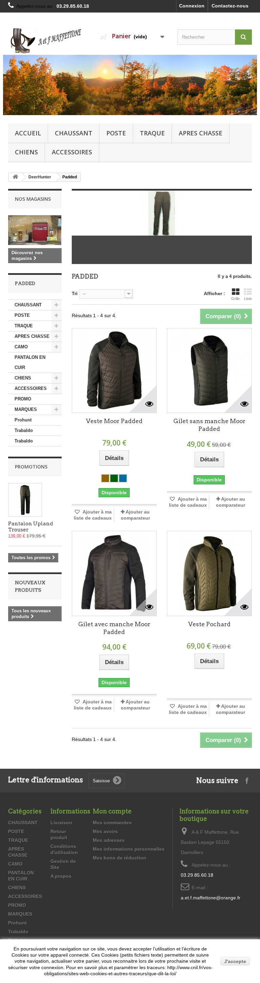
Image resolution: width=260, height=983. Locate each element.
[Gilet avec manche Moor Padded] (114, 573)
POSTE (116, 133)
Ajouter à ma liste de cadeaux (93, 515)
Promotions (31, 466)
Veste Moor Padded (114, 421)
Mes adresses (109, 840)
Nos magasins (33, 199)
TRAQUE (152, 133)
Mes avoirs (105, 831)
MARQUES (26, 409)
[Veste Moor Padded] (114, 370)
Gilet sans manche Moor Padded (209, 425)
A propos (60, 876)
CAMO (21, 346)
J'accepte (235, 961)
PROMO (23, 398)
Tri (75, 293)
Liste (248, 299)
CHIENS (26, 152)
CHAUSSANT (73, 133)
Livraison (61, 822)
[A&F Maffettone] (45, 40)
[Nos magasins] (35, 230)
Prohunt (23, 419)
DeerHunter (39, 177)
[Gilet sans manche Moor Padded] (209, 370)
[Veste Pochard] (209, 573)
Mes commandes (112, 822)
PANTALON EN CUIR (30, 362)
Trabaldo (24, 430)
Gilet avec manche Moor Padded (114, 628)
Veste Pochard (209, 624)
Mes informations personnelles (129, 849)
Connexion (191, 5)
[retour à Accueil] (15, 177)
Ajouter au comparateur (135, 515)
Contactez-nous (230, 5)
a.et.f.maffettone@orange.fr (210, 897)
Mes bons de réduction (119, 857)
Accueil (28, 133)
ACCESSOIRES (72, 152)
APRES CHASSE (200, 133)
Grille (235, 299)
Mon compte (112, 811)
